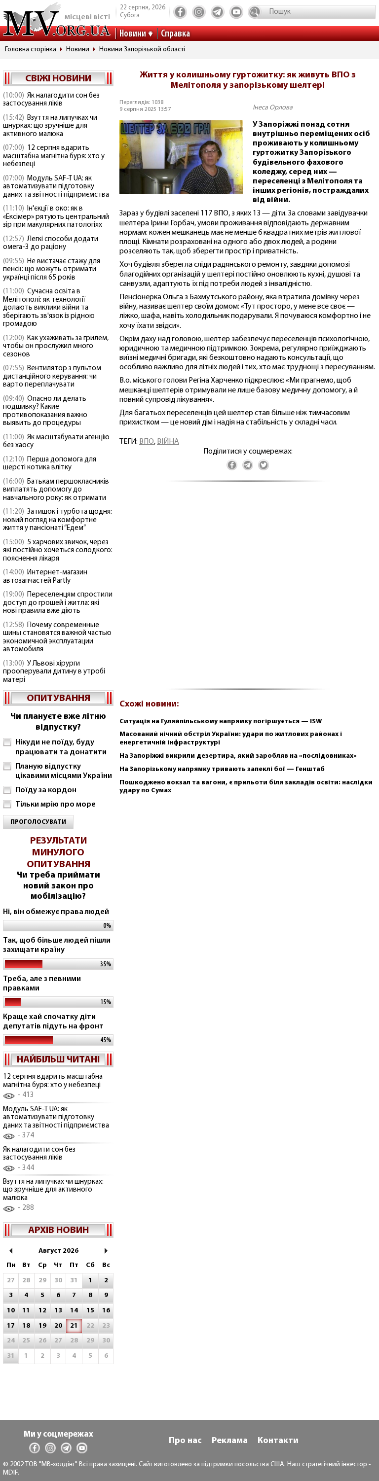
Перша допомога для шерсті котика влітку (49, 464)
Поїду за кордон (45, 790)
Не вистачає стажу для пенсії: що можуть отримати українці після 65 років (51, 270)
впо (146, 442)
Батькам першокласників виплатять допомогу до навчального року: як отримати (56, 490)
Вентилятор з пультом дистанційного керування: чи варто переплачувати (52, 376)
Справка (175, 34)
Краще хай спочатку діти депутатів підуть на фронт (53, 1021)
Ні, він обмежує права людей (56, 912)
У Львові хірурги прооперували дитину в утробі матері (54, 672)
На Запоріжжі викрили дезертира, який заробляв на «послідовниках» (238, 756)
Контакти (278, 1441)
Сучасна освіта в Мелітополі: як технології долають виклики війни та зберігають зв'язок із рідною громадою (49, 308)
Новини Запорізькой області (142, 49)
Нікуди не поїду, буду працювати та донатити (61, 747)
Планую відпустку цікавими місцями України (63, 771)
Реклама (230, 1441)
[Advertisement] (247, 590)
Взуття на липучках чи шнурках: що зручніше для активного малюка (50, 126)
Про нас (185, 1441)
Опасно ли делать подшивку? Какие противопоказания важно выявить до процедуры (45, 411)
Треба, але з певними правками (42, 983)
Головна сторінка (30, 49)
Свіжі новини (58, 79)
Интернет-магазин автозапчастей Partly (45, 577)
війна (168, 442)
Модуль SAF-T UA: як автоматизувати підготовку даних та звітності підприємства (56, 187)
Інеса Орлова (273, 107)
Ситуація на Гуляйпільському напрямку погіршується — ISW (220, 721)
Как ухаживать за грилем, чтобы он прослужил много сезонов (56, 346)
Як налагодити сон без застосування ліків (51, 100)
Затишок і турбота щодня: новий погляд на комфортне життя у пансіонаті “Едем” (57, 520)
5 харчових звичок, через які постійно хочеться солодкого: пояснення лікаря (58, 551)
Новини (132, 34)
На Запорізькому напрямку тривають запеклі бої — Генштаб (222, 769)
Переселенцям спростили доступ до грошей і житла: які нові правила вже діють (58, 603)
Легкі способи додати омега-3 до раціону (50, 243)
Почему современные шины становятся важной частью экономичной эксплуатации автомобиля (57, 638)
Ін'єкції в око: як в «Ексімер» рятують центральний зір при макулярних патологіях (56, 217)
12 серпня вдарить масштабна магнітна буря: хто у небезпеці (54, 156)
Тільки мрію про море (55, 805)
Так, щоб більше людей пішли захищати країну (57, 945)
